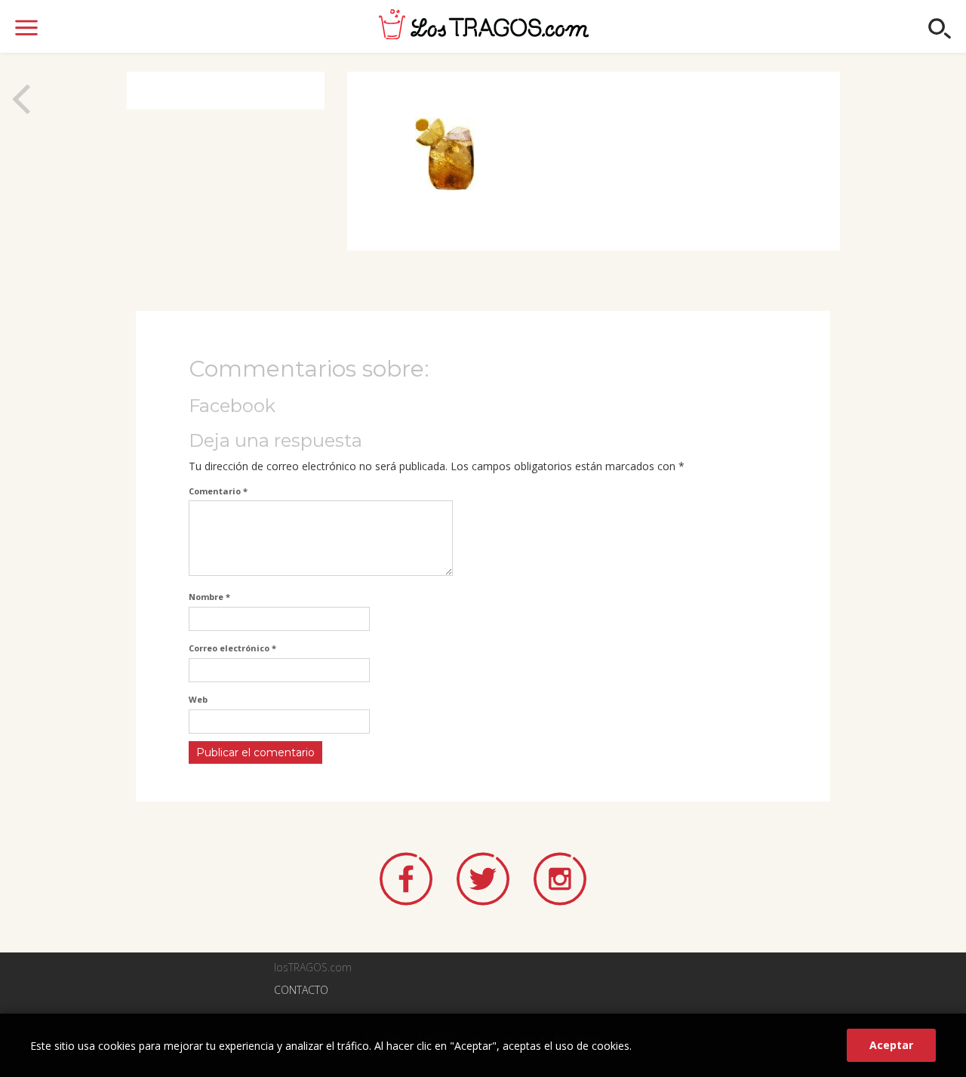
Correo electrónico (232, 648)
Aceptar (891, 1045)
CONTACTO (301, 990)
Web (198, 699)
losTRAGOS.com (484, 24)
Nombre (209, 596)
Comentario (218, 491)
